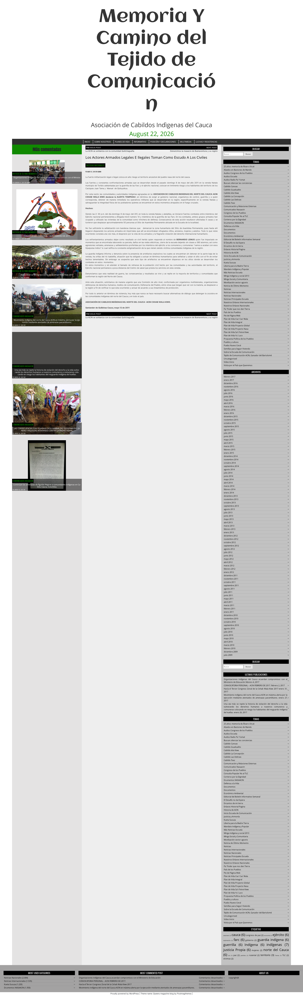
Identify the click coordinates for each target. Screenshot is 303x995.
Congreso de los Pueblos (235, 213)
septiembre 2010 (231, 625)
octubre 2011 (230, 582)
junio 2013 (228, 516)
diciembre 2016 (231, 383)
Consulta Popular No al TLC (236, 216)
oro (230, 955)
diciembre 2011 (231, 575)
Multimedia (185, 141)
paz (236, 955)
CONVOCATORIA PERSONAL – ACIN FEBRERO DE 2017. (47, 236)
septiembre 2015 (231, 426)
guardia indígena (273, 939)
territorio (267, 955)
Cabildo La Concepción (234, 196)
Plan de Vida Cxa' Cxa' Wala (236, 319)
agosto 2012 (229, 549)
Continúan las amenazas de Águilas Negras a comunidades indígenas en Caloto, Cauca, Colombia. (47, 485)
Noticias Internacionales (234, 292)
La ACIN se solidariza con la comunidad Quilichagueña (109, 151)
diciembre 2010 (231, 615)
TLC (285, 955)
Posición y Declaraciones (163, 141)
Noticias (227, 289)
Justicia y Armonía (232, 259)
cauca (238, 934)
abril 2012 (228, 562)
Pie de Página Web (232, 315)
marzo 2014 (229, 486)
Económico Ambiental (233, 236)
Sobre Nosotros (102, 141)
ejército (281, 934)
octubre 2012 (230, 542)
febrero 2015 (229, 449)
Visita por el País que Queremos (238, 365)
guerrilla (232, 944)
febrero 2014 (229, 489)
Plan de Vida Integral (233, 322)
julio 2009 (228, 655)
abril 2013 (228, 522)
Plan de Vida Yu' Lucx (233, 335)
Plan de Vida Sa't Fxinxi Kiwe (236, 332)
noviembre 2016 (231, 386)
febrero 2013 (229, 529)
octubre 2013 (230, 502)
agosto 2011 (229, 588)
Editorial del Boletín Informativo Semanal (242, 239)
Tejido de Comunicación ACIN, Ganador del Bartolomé (248, 355)
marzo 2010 (229, 645)
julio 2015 (228, 433)
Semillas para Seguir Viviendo (237, 348)
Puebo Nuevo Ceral (232, 345)
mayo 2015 (229, 439)
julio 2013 (228, 512)
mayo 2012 (229, 559)
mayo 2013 (229, 519)
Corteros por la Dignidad (235, 219)
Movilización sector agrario (236, 282)
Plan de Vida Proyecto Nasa (236, 329)
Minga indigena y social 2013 (236, 276)
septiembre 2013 (231, 506)
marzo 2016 (229, 406)
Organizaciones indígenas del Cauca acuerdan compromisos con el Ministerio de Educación (47, 178)
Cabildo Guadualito (232, 189)
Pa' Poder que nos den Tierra (237, 309)
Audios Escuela (230, 176)
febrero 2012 (229, 569)
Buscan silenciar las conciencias (238, 183)
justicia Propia (237, 949)
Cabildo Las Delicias (232, 199)
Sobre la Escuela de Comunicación (239, 352)
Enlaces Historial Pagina (234, 249)
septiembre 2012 (231, 545)
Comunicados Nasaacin (23, 316)
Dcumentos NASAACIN (234, 223)
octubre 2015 (230, 423)
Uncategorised (230, 358)
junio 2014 (228, 476)
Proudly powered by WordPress (124, 993)
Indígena (254, 944)
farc (239, 939)
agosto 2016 (229, 390)
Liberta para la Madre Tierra (236, 266)
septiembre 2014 (231, 466)
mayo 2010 (229, 638)
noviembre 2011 (231, 578)
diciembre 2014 (231, 456)
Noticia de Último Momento (25, 173)
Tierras (278, 955)
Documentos (229, 229)
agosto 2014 (229, 469)
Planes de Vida (122, 141)
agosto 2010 (229, 628)
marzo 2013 (229, 525)
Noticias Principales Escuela (236, 299)
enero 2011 (229, 612)
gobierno (251, 940)
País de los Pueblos (232, 312)
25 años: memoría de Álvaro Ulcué (239, 166)
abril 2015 (228, 443)
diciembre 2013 (231, 496)
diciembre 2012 (231, 535)
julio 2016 (228, 393)
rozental (254, 955)
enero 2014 (229, 492)
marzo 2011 (229, 605)
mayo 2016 (229, 400)
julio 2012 (228, 552)
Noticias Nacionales (95, 165)
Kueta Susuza (230, 262)
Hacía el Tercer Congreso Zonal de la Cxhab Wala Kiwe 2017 (47, 274)
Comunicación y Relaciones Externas (240, 206)
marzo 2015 (229, 446)
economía (268, 935)
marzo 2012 (229, 565)
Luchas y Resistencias (206, 141)
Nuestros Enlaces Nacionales (237, 305)
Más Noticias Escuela (233, 272)
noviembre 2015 (231, 419)
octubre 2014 (230, 463)
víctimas (228, 958)
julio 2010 (228, 632)
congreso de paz (254, 935)
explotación (228, 940)
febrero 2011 (229, 608)
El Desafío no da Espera (234, 242)
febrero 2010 (229, 648)
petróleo (244, 955)
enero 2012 (229, 572)
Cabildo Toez (229, 203)
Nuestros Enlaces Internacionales (239, 302)
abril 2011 (228, 602)
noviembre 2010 (231, 618)
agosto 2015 (229, 429)
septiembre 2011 (231, 585)
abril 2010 (228, 641)
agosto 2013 (229, 509)
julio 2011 (228, 592)
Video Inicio (229, 362)
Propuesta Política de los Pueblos (239, 339)
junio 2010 (228, 635)
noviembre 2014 (231, 459)
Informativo (140, 141)
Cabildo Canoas (231, 186)
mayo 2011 (229, 598)
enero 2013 (229, 532)
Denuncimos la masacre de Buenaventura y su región (194, 151)
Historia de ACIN (231, 252)
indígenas (278, 944)
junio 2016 (228, 396)
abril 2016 (228, 403)
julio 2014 (228, 472)
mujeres (257, 950)
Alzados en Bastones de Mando (238, 170)
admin (28, 183)
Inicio (87, 141)
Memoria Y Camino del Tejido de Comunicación (151, 60)
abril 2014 (228, 482)
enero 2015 (229, 453)
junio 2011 (228, 595)
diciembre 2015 (231, 416)
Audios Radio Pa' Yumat (234, 179)
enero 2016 (229, 413)
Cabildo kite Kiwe (231, 193)
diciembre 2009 (231, 651)
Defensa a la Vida (231, 226)
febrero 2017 (229, 376)
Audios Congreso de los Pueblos (238, 173)
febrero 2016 (229, 410)
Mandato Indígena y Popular (236, 269)
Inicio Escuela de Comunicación (238, 256)
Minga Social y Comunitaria (236, 279)
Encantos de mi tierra (233, 246)
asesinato (227, 935)
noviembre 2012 (231, 539)
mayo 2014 (229, 479)
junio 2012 (228, 555)
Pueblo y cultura (231, 342)
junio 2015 (228, 436)
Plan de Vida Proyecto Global (237, 325)
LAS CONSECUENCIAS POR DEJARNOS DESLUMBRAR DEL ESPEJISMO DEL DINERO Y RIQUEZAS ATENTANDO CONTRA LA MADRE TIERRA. (47, 429)
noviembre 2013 (231, 499)
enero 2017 (229, 380)
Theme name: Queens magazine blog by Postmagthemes (166, 993)
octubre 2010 (230, 622)
